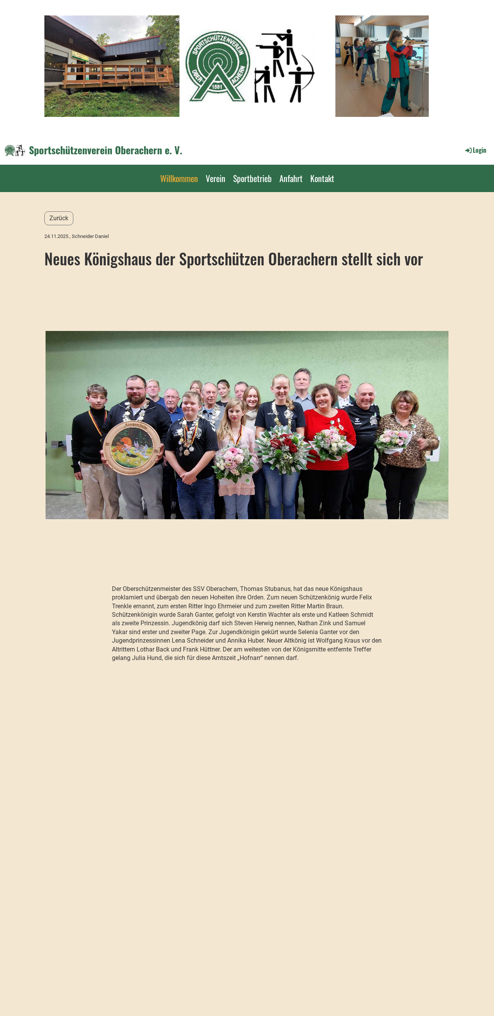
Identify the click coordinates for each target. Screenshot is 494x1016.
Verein (215, 178)
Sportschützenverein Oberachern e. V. (105, 150)
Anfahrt (291, 178)
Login (479, 150)
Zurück (58, 218)
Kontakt (322, 178)
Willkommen (179, 178)
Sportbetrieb (252, 178)
